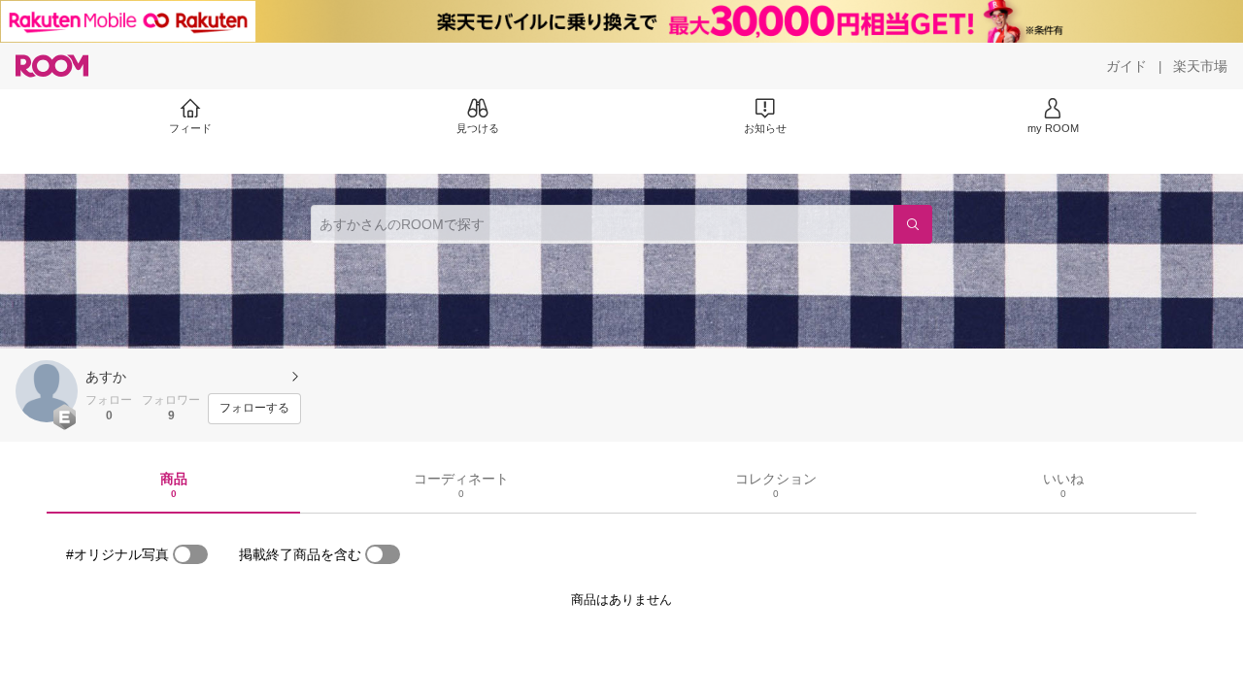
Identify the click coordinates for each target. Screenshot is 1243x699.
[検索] (912, 224)
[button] (47, 391)
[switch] (190, 554)
